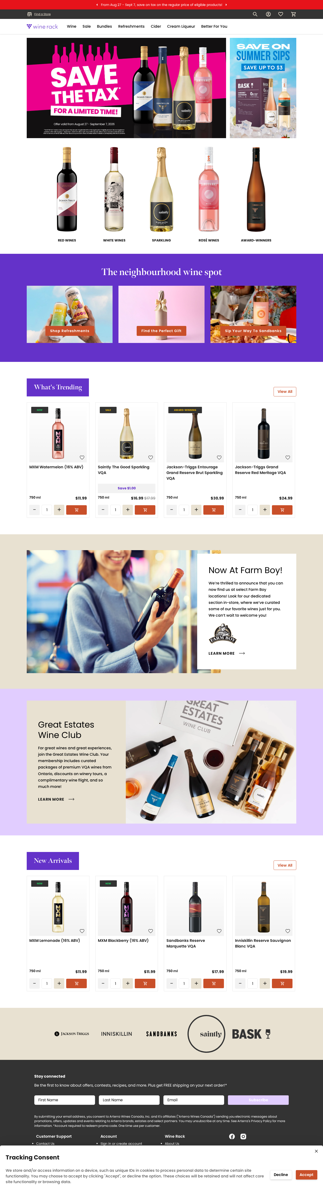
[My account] (268, 14)
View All (285, 391)
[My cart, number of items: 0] (293, 14)
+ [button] (59, 509)
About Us (172, 1143)
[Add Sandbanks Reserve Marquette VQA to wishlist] (219, 931)
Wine (71, 26)
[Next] (226, 4)
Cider (156, 26)
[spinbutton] (47, 510)
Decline (281, 1174)
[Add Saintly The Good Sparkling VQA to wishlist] (150, 457)
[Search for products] (255, 14)
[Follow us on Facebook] (234, 1138)
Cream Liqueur (181, 26)
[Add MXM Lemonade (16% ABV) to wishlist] (82, 931)
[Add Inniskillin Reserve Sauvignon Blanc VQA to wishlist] (287, 931)
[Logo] (42, 26)
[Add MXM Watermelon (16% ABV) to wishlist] (82, 457)
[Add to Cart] (76, 510)
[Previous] (97, 4)
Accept (306, 1174)
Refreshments (131, 26)
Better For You (214, 26)
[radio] (35, 498)
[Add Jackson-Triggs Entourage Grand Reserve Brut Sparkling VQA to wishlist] (219, 457)
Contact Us (45, 1143)
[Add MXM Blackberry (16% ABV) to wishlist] (150, 931)
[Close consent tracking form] (316, 1151)
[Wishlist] (280, 14)
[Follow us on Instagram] (245, 1138)
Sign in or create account (121, 1143)
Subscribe (258, 1100)
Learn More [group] (222, 653)
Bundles (104, 26)
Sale (87, 26)
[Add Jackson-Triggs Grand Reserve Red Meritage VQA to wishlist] (287, 457)
